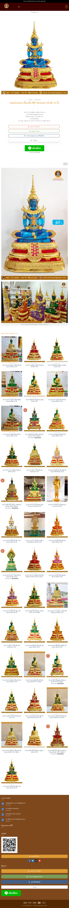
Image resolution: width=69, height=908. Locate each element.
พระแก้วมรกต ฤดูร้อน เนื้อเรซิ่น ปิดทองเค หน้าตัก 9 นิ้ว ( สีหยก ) (57, 716)
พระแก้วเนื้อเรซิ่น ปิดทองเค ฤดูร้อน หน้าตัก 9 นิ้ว (57, 365)
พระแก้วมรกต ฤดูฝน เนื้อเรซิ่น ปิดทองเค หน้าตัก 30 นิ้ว (57, 400)
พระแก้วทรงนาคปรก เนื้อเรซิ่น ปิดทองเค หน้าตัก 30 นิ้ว (12, 575)
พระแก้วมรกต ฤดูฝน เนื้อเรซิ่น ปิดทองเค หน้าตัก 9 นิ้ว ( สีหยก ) (34, 680)
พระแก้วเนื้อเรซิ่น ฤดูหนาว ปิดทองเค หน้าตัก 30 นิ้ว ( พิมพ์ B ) (11, 505)
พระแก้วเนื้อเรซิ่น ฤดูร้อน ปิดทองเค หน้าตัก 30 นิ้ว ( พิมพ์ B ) (34, 435)
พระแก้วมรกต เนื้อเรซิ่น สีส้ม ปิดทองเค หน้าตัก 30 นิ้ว (57, 541)
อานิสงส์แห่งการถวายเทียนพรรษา (16, 803)
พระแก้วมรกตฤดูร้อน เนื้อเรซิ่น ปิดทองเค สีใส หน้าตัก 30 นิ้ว (57, 470)
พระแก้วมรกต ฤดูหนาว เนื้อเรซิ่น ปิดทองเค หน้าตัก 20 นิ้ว (11, 365)
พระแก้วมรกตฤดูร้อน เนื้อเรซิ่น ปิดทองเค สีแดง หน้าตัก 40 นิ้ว (34, 716)
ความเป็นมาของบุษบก (12, 808)
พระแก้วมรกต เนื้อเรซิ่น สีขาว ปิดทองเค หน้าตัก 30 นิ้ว (12, 541)
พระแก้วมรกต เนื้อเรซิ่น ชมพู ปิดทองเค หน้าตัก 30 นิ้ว (57, 575)
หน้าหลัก (30, 99)
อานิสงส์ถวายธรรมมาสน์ (13, 814)
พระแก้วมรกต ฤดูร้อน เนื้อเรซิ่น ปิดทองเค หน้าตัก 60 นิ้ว (12, 680)
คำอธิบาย (65, 164)
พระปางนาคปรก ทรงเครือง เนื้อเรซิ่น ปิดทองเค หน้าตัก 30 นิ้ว (34, 541)
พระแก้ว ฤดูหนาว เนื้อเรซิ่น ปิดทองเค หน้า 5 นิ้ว (34, 470)
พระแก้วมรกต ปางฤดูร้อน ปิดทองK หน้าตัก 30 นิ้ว (12, 470)
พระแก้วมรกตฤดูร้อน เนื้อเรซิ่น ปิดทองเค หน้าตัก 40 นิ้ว (34, 646)
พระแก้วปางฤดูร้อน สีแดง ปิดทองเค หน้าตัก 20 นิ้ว (34, 365)
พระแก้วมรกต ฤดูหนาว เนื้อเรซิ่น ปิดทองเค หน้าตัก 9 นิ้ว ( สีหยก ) (11, 751)
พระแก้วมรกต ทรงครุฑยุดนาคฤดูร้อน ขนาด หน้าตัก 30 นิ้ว (34, 505)
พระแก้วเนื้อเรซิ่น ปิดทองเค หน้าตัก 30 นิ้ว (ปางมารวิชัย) (34, 611)
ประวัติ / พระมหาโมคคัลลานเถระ (15, 819)
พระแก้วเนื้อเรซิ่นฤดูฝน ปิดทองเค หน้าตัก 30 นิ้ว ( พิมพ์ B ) (57, 680)
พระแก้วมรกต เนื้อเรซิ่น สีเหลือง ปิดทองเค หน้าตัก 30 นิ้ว (57, 646)
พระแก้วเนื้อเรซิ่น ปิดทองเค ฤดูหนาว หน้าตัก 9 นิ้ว (34, 751)
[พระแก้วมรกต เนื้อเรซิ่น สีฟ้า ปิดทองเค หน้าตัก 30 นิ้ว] (34, 55)
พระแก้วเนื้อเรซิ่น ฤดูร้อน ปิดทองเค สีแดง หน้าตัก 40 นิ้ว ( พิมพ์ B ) (57, 751)
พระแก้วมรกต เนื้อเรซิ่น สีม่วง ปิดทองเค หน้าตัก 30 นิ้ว (11, 611)
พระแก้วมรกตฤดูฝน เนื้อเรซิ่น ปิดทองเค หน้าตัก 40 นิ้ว (57, 435)
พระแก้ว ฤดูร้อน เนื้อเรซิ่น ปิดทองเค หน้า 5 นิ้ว (11, 716)
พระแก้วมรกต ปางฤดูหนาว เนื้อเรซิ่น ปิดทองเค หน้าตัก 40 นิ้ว (57, 611)
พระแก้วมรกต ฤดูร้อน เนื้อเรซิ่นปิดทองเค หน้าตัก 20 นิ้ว (12, 400)
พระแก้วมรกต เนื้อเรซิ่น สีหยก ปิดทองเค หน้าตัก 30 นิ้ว (12, 787)
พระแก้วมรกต (37, 99)
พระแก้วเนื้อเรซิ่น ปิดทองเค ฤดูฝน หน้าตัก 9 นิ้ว (34, 400)
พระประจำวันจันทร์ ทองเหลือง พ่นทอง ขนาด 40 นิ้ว (57, 505)
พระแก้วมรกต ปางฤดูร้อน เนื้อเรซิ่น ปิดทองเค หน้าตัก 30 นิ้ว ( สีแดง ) (34, 575)
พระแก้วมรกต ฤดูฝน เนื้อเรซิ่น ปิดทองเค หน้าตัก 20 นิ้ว (12, 435)
